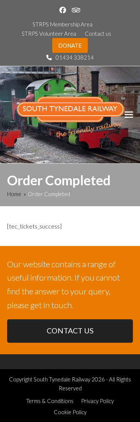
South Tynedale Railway (62, 379)
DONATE (70, 45)
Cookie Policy (70, 412)
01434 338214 (75, 57)
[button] (129, 115)
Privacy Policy (97, 400)
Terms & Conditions (50, 400)
